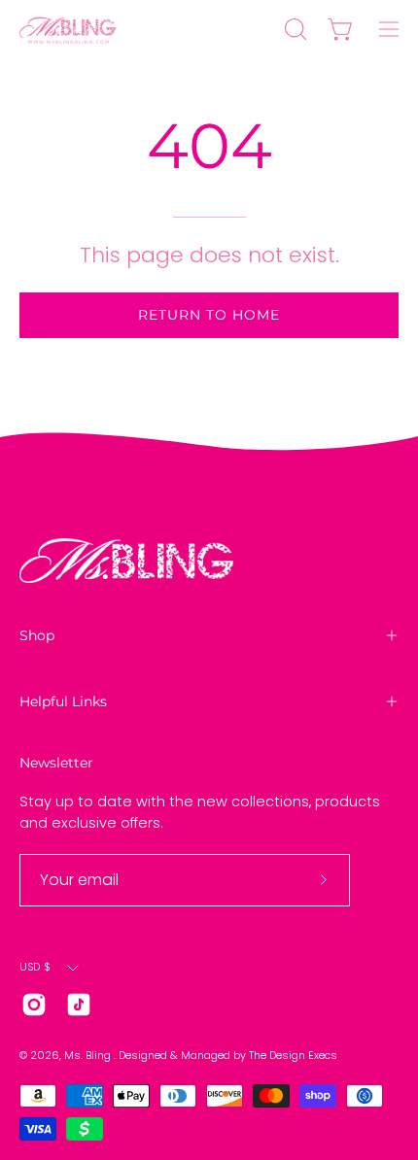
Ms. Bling (89, 1055)
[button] (293, 29)
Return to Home (209, 315)
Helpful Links (63, 701)
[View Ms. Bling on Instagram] (34, 1004)
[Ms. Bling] (68, 29)
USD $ (35, 967)
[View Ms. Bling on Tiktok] (78, 1004)
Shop (36, 635)
